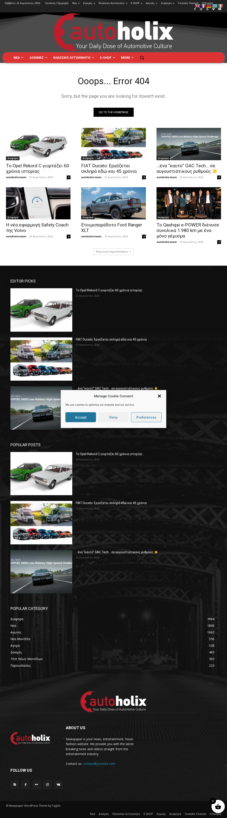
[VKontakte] (58, 784)
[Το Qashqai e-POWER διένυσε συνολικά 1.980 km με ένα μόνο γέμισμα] (189, 203)
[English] (198, 6)
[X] (207, 9)
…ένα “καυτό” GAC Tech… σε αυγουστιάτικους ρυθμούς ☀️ (187, 168)
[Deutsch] (209, 6)
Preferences (146, 417)
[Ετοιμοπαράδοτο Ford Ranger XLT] (113, 203)
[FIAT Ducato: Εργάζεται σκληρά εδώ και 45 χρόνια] (113, 144)
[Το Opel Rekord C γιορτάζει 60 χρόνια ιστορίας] (38, 144)
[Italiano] (221, 6)
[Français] (203, 6)
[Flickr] (36, 784)
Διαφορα (12, 158)
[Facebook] (195, 9)
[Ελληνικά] (215, 6)
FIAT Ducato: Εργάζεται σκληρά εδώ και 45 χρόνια (109, 168)
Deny (113, 417)
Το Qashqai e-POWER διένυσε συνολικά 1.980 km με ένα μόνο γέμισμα (188, 230)
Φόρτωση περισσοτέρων (112, 251)
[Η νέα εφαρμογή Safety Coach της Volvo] (38, 203)
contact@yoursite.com (99, 764)
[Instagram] (201, 9)
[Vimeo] (213, 9)
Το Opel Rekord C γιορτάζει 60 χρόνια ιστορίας (37, 168)
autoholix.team (16, 177)
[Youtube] (219, 9)
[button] (159, 396)
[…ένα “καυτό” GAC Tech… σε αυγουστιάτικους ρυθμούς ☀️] (189, 144)
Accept (81, 417)
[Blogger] (14, 784)
